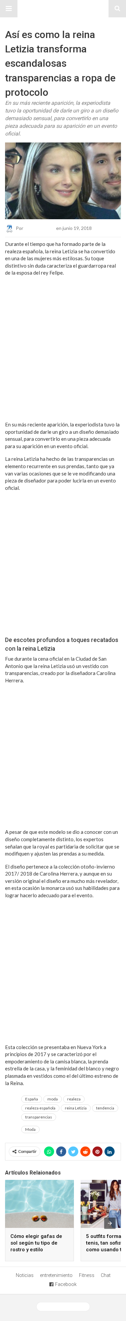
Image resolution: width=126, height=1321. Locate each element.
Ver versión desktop (66, 1306)
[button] (8, 8)
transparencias (38, 1116)
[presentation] (110, 1223)
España (31, 1098)
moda (52, 1098)
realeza (74, 1098)
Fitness (86, 1275)
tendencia (105, 1107)
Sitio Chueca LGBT (63, 9)
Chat (106, 1275)
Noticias (25, 1275)
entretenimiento (56, 1275)
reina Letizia (76, 1107)
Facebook (66, 1284)
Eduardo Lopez (39, 228)
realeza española (40, 1107)
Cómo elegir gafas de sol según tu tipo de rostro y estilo (36, 1243)
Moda (30, 1129)
